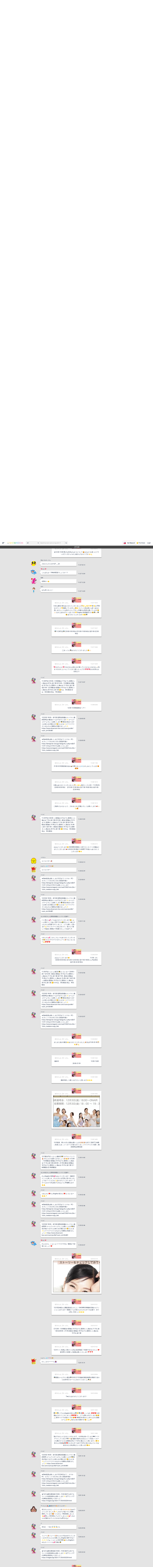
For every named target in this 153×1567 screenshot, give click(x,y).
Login (149, 2)
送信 (97, 1562)
